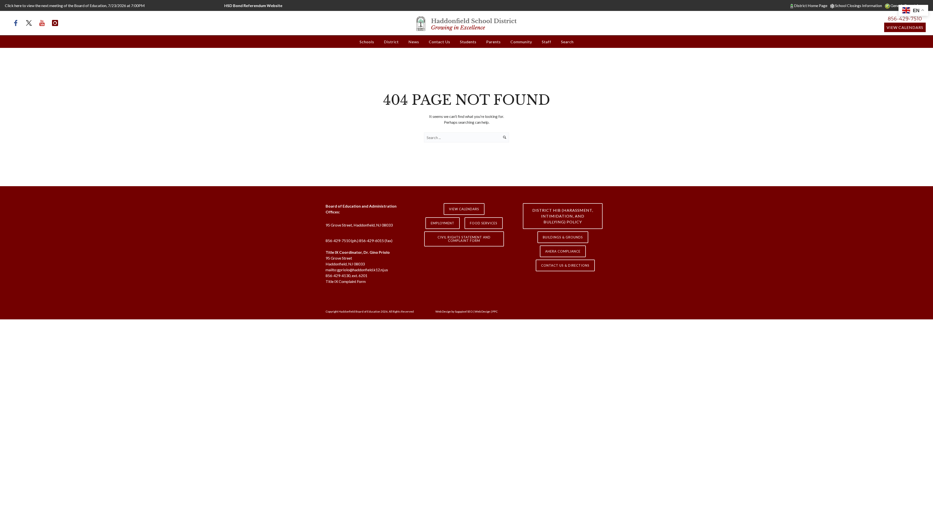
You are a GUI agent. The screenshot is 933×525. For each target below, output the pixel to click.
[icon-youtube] (43, 23)
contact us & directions (565, 265)
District (391, 41)
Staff (546, 41)
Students (468, 41)
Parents (493, 41)
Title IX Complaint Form (346, 281)
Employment (442, 223)
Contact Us (439, 41)
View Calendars (905, 27)
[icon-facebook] (17, 23)
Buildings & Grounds (563, 237)
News (413, 41)
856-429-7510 (905, 19)
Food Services (483, 223)
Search (567, 41)
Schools (367, 41)
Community (521, 41)
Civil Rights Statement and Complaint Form (464, 239)
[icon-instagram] (55, 23)
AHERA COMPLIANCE (562, 251)
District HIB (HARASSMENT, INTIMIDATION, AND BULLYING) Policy (562, 216)
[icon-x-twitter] (30, 23)
